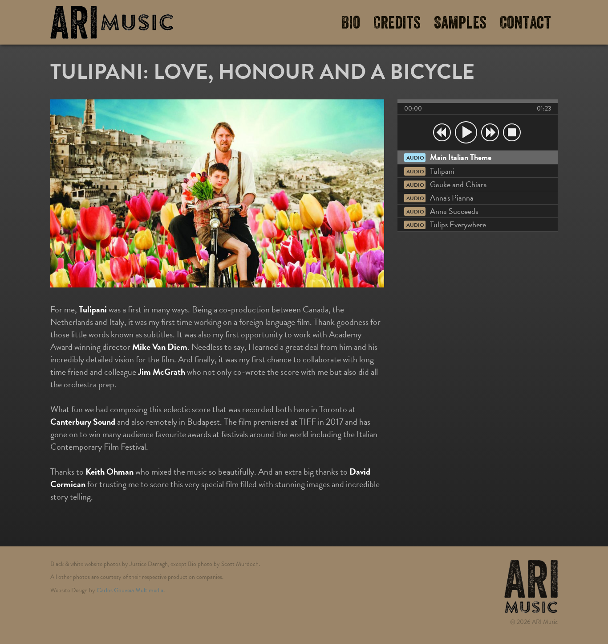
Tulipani (430, 171)
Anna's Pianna (440, 198)
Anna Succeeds (442, 211)
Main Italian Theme (448, 157)
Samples (460, 23)
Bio (350, 23)
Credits (397, 23)
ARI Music (111, 22)
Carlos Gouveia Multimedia (130, 590)
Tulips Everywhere (446, 224)
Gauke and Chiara (446, 184)
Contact (525, 23)
